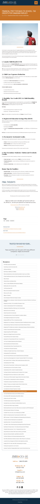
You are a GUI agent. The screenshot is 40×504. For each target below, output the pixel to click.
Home (3, 15)
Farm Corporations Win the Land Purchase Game (12, 386)
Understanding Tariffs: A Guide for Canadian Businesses (13, 369)
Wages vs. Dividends (7, 295)
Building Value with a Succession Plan (10, 285)
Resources (5, 15)
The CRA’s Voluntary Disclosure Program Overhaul (12, 400)
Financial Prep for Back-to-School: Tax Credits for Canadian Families (15, 391)
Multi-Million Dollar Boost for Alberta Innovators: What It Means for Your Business (17, 438)
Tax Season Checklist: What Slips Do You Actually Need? (13, 419)
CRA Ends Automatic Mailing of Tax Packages (11, 410)
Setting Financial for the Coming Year (10, 312)
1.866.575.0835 (23, 461)
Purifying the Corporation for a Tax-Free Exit (11, 445)
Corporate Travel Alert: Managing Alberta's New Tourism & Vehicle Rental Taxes (17, 448)
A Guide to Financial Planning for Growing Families (12, 329)
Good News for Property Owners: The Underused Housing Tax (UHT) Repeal (16, 426)
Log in (27, 499)
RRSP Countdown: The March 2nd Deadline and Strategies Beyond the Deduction (17, 417)
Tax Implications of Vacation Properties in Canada (12, 228)
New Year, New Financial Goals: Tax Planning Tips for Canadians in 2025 (16, 365)
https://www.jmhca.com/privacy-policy (17, 492)
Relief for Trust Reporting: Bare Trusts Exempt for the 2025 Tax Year (15, 414)
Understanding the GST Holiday (9, 362)
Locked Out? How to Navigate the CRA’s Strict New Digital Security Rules (16, 441)
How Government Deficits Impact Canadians (11, 405)
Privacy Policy (20, 502)
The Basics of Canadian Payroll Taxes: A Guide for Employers (14, 350)
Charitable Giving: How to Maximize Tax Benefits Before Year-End (15, 403)
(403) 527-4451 (22, 207)
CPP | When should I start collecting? (10, 264)
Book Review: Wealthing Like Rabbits (10, 271)
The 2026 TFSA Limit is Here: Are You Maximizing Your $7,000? (14, 412)
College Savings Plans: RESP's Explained (10, 331)
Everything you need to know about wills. (10, 266)
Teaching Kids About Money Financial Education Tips (12, 346)
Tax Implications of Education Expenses (10, 348)
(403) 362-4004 (21, 208)
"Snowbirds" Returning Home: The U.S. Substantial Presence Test (14, 429)
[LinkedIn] (22, 487)
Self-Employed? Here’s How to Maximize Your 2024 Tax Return (14, 374)
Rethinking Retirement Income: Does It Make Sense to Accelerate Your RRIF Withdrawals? (19, 407)
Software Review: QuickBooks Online (10, 281)
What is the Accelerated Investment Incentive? (11, 290)
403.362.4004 (20, 482)
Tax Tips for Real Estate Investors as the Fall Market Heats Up (14, 232)
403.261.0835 (20, 478)
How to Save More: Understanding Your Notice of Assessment (14, 379)
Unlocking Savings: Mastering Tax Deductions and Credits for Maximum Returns (17, 324)
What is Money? (6, 278)
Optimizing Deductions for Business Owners (11, 343)
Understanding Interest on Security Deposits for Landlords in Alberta (15, 315)
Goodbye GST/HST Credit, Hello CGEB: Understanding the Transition (15, 443)
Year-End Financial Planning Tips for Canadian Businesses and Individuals (16, 355)
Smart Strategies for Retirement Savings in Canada (12, 297)
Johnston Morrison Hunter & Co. (20, 499)
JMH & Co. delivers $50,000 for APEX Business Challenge (13, 283)
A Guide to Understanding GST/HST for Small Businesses (13, 305)
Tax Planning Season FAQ (8, 288)
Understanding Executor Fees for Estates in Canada (12, 367)
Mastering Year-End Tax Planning (9, 310)
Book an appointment (14, 204)
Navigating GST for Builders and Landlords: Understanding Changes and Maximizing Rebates (19, 327)
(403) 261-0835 (21, 209)
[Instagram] (19, 487)
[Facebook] (17, 487)
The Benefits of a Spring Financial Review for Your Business (14, 381)
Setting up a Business (7, 269)
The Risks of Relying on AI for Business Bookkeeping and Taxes (14, 436)
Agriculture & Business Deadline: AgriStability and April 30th (14, 433)
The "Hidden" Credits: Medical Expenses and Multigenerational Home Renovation (17, 424)
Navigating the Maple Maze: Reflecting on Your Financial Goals (14, 308)
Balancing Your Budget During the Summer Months (12, 334)
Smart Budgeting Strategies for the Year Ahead (11, 317)
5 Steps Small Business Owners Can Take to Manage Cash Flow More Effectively (17, 276)
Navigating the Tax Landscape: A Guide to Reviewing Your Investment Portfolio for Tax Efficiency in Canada (20, 301)
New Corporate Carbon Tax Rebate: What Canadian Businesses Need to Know (17, 360)
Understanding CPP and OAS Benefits (10, 353)
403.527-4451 (20, 467)
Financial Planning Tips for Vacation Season (11, 336)
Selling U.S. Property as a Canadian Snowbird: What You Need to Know (15, 384)
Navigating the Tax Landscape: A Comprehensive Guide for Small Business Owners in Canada (19, 322)
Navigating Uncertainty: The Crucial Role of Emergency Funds (14, 303)
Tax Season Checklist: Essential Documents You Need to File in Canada (15, 372)
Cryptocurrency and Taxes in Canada (10, 398)
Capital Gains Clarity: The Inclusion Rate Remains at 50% (13, 422)
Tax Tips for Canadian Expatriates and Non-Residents (13, 341)
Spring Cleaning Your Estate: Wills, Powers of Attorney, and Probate (15, 431)
